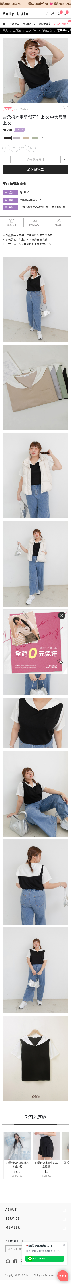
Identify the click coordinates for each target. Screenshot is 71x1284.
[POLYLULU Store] (8, 1261)
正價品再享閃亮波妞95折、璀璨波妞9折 (43, 207)
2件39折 (20, 129)
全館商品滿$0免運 (30, 200)
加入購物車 (35, 169)
